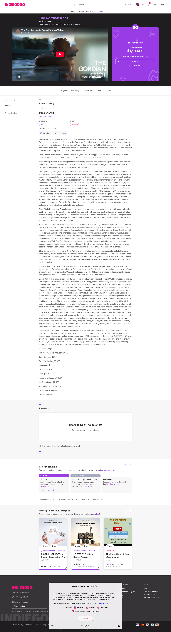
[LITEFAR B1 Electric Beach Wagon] (85, 532)
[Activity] (148, 4)
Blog (121, 595)
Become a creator (151, 595)
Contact (123, 589)
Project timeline (11, 113)
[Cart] (143, 4)
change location (96, 11)
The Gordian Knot (53, 18)
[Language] (138, 4)
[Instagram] (24, 597)
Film (42, 124)
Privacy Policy (17, 625)
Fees (146, 589)
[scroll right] (130, 464)
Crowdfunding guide (109, 470)
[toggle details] (67, 569)
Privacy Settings (46, 625)
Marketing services (151, 592)
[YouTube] (20, 597)
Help (95, 470)
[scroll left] (126, 464)
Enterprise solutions (151, 598)
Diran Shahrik (46, 21)
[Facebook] (13, 597)
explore (96, 514)
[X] (17, 597)
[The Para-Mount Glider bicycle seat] (118, 532)
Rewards (8, 105)
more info (42, 116)
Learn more (44, 487)
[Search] (71, 4)
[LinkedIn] (27, 597)
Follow (135, 61)
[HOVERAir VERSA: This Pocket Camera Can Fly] (53, 532)
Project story (10, 100)
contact (51, 116)
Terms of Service (31, 625)
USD (127, 4)
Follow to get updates (48, 490)
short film (75, 124)
